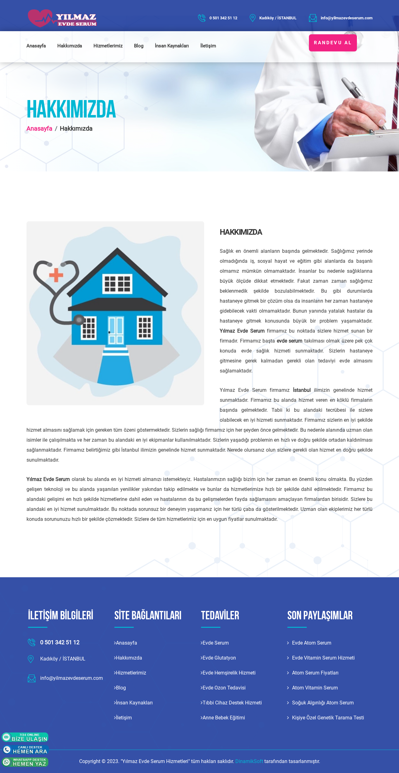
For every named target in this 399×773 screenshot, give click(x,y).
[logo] (65, 18)
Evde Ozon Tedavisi (224, 688)
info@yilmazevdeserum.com (347, 18)
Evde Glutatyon (219, 658)
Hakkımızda (69, 46)
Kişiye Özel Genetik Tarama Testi (328, 718)
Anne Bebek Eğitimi (224, 718)
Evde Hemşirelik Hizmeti (229, 673)
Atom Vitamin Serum (315, 688)
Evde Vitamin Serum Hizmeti (323, 658)
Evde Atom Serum (311, 643)
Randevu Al (333, 43)
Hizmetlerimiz (108, 46)
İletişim (208, 46)
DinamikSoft (249, 761)
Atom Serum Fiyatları (315, 673)
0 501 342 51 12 (223, 18)
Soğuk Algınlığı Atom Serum (323, 703)
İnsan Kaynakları (172, 46)
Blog (138, 46)
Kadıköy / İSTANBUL (277, 18)
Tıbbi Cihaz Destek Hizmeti (232, 703)
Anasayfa (36, 46)
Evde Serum (216, 643)
